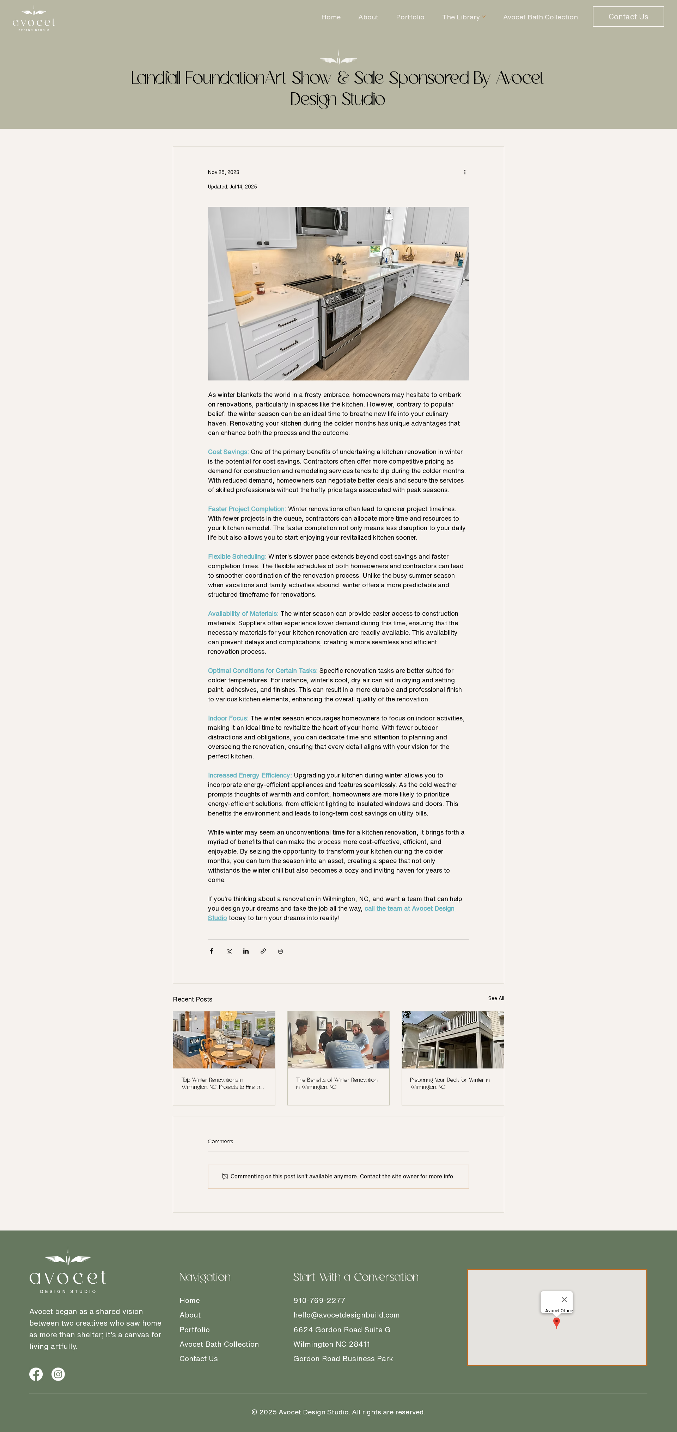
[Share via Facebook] (211, 951)
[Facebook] (36, 1374)
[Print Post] (280, 951)
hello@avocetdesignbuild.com (346, 1314)
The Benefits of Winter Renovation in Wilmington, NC (337, 1084)
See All (496, 998)
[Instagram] (58, 1374)
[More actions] (465, 172)
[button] (628, 16)
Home (189, 1300)
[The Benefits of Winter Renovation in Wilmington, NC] (339, 1039)
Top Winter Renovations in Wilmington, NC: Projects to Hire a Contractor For (221, 1084)
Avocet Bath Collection (219, 1344)
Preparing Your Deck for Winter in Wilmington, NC (450, 1084)
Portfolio (194, 1329)
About (190, 1314)
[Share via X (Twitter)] (228, 951)
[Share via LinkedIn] (246, 951)
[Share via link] (263, 951)
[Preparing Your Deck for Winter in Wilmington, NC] (453, 1039)
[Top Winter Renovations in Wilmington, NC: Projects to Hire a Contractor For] (224, 1039)
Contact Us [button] (198, 1358)
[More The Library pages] (484, 16)
